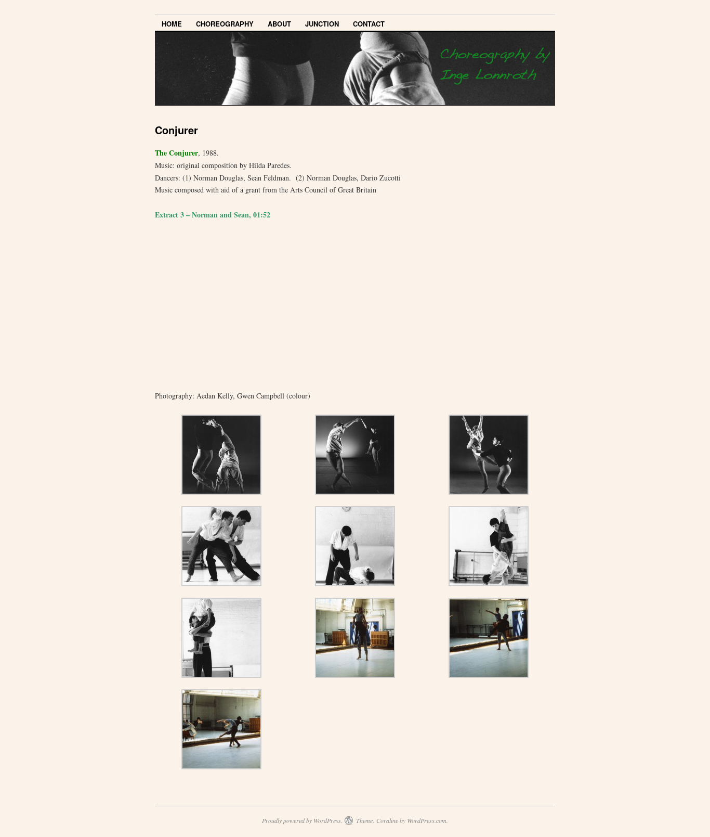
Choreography (225, 24)
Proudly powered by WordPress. (302, 820)
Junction (322, 24)
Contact (369, 24)
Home (172, 24)
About (279, 24)
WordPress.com (426, 820)
